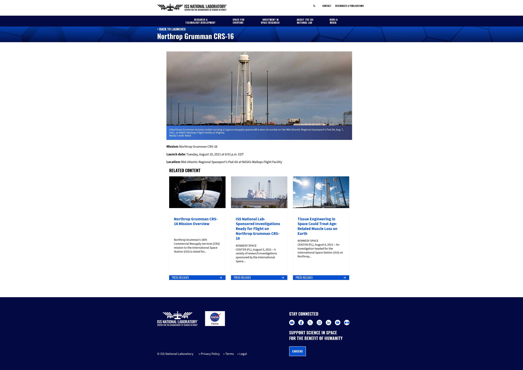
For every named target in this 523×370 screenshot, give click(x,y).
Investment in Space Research (270, 21)
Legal (243, 353)
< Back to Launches (171, 29)
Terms (229, 353)
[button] (314, 6)
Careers (297, 351)
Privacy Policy (210, 353)
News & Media (334, 21)
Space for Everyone (238, 21)
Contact (326, 5)
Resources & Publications (349, 5)
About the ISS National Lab (305, 21)
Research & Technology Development (200, 21)
